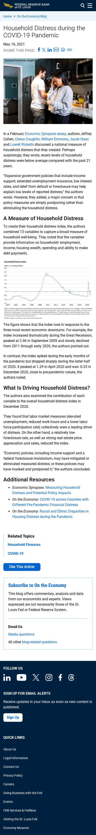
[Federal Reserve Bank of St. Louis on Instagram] (49, 679)
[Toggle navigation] (90, 5)
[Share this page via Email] (56, 50)
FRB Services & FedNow (19, 810)
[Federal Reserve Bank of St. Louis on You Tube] (21, 679)
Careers (8, 784)
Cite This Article (22, 567)
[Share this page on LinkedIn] (50, 50)
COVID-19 (15, 553)
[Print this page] (63, 50)
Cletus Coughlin (27, 139)
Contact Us (11, 767)
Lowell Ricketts (22, 144)
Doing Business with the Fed (22, 793)
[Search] (82, 5)
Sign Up (13, 717)
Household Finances (24, 544)
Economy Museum (16, 828)
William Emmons (54, 139)
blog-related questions (39, 642)
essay (45, 134)
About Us (9, 749)
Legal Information (15, 758)
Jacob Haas (79, 139)
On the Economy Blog (32, 16)
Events (8, 801)
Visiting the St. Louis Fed (20, 819)
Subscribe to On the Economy (37, 585)
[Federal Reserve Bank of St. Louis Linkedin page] (6, 679)
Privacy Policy (13, 775)
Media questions (21, 634)
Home (7, 16)
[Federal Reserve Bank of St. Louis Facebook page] (60, 679)
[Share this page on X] (44, 50)
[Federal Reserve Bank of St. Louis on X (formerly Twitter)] (36, 679)
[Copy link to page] (69, 50)
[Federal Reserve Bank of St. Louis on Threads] (71, 679)
